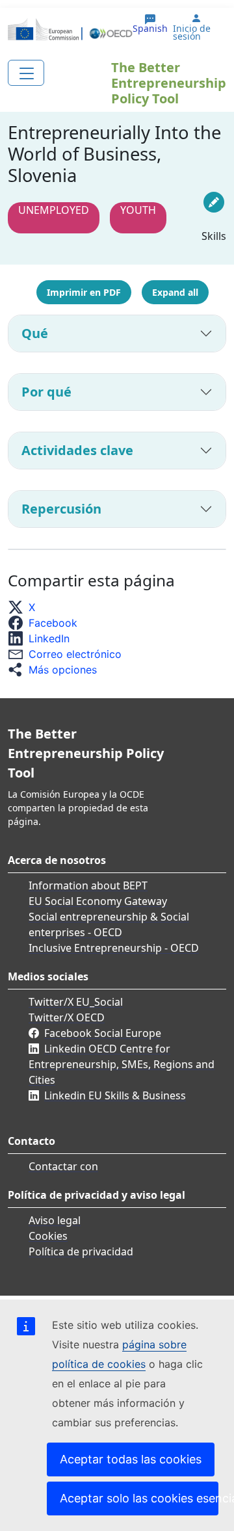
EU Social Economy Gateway (98, 901)
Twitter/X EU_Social (76, 1002)
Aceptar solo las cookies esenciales (139, 1498)
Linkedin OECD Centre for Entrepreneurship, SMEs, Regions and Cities (121, 1064)
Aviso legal (55, 1220)
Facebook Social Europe (102, 1033)
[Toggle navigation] (26, 73)
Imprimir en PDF (84, 292)
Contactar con (63, 1166)
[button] (25, 607)
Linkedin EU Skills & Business (115, 1095)
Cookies (48, 1236)
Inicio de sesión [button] (192, 32)
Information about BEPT (88, 885)
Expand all (175, 292)
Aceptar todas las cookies (131, 1459)
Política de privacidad (81, 1251)
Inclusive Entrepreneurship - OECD (114, 948)
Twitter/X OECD (67, 1017)
